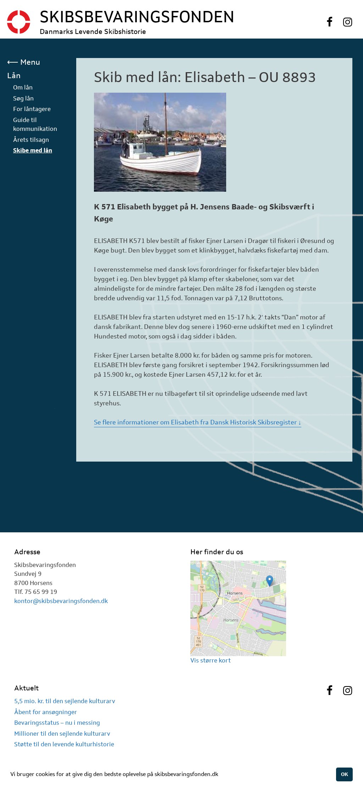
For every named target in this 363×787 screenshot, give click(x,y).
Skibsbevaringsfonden (137, 16)
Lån (14, 75)
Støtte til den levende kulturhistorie (64, 744)
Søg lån (23, 98)
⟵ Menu (23, 61)
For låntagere (32, 108)
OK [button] (344, 774)
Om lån (23, 87)
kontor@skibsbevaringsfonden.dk (61, 600)
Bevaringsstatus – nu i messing (57, 722)
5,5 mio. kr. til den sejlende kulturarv (64, 701)
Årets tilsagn (31, 139)
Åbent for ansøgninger (45, 712)
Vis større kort (210, 660)
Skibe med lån (32, 150)
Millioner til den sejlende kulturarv (62, 733)
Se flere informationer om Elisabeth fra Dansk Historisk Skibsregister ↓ (197, 422)
